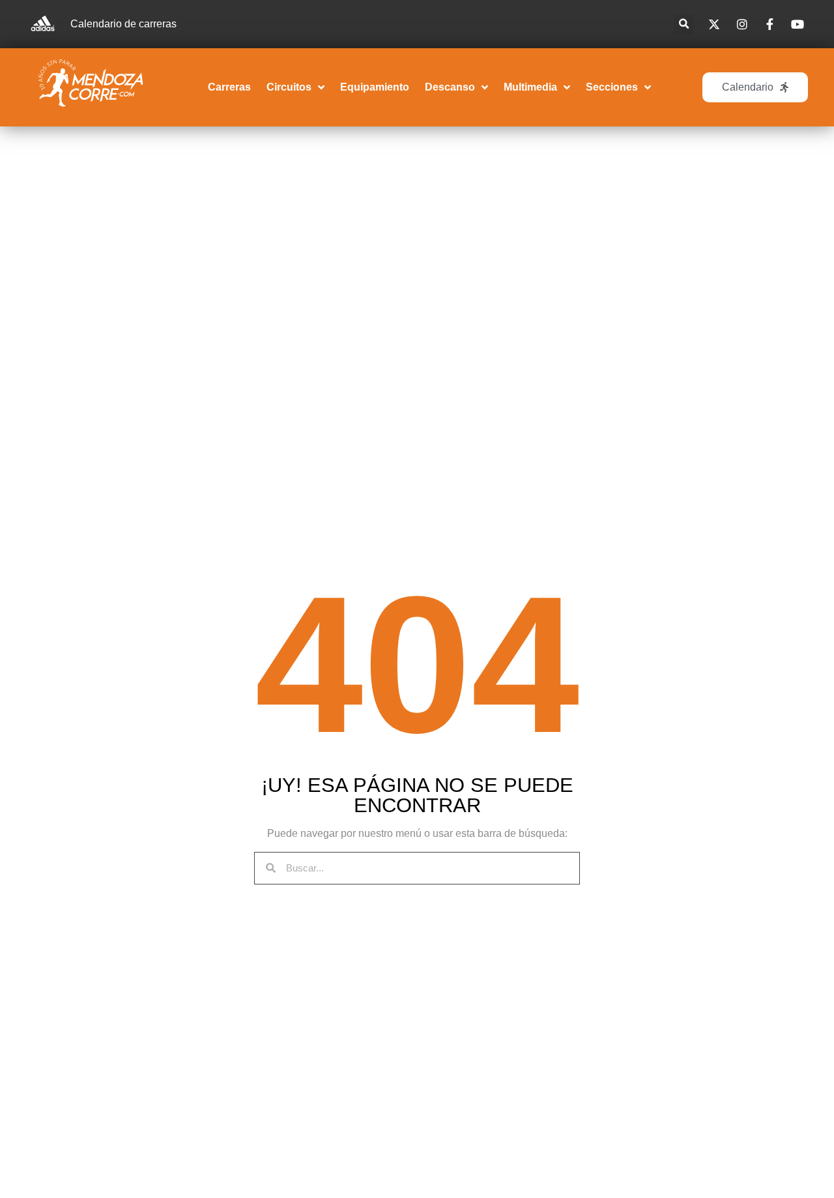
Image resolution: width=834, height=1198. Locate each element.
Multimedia (530, 87)
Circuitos (288, 87)
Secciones (612, 87)
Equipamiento (374, 87)
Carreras (229, 87)
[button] (684, 24)
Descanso (450, 87)
